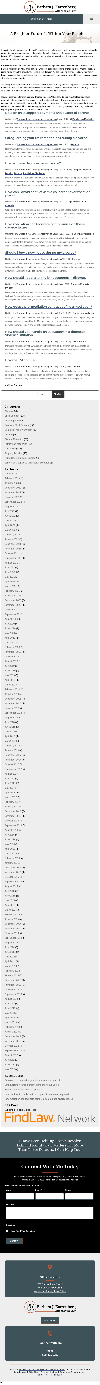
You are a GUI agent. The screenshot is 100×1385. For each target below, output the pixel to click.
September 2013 (13, 994)
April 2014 (10, 961)
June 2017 (10, 783)
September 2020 (13, 614)
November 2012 (13, 1041)
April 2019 (10, 680)
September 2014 (13, 938)
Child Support (12, 420)
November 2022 (13, 492)
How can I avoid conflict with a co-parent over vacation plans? (47, 193)
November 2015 (13, 872)
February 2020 (12, 647)
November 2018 (13, 703)
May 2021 (10, 577)
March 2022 (11, 530)
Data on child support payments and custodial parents (47, 113)
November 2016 (13, 816)
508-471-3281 (44, 19)
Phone (68, 1190)
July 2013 (10, 1003)
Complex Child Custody (17, 425)
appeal (15, 109)
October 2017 (12, 764)
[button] (92, 19)
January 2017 (12, 806)
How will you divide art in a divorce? (33, 163)
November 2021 (13, 548)
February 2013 (12, 1027)
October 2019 (12, 656)
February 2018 (12, 745)
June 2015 (10, 895)
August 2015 (11, 886)
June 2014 (10, 952)
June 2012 (10, 1064)
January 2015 (12, 919)
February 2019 (12, 689)
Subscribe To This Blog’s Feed (20, 1110)
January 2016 (12, 863)
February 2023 (12, 478)
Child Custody (78, 341)
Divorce (75, 144)
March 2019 (11, 684)
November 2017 (13, 759)
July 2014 (10, 947)
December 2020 (13, 600)
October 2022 (12, 497)
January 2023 (12, 483)
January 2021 (12, 595)
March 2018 (11, 741)
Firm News (10, 448)
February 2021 (12, 591)
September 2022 (13, 501)
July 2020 (10, 623)
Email (38, 1190)
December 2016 (13, 811)
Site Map (34, 1372)
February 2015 (12, 914)
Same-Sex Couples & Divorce (20, 458)
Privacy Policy (49, 1372)
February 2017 (12, 802)
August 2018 (11, 717)
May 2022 (10, 520)
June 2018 (10, 727)
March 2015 (11, 909)
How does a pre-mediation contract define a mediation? (48, 306)
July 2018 (10, 722)
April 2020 (10, 637)
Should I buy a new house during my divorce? (40, 252)
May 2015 (10, 900)
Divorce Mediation (14, 439)
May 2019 (10, 675)
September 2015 (13, 881)
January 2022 (12, 539)
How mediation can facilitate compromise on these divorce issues (45, 225)
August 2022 (11, 506)
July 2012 (10, 1060)
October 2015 (12, 877)
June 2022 (10, 516)
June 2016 (10, 839)
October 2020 (12, 609)
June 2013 (10, 1008)
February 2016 (12, 858)
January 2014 (12, 975)
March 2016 (11, 853)
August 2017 (11, 773)
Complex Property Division (18, 430)
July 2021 (10, 567)
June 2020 (10, 628)
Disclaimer (11, 1225)
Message (10, 1204)
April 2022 (10, 525)
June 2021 (10, 572)
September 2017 (13, 769)
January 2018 (12, 750)
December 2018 (13, 698)
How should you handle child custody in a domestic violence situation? (45, 333)
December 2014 (13, 924)
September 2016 (13, 825)
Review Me (50, 1320)
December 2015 (13, 867)
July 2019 (10, 666)
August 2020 (11, 619)
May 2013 (10, 1013)
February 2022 (12, 534)
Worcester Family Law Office (50, 1291)
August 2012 (11, 1055)
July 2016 (10, 834)
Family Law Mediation (83, 119)
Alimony (9, 411)
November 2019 (13, 652)
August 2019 (11, 661)
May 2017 (10, 788)
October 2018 (12, 708)
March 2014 (11, 966)
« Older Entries (13, 385)
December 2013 (13, 980)
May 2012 (10, 1069)
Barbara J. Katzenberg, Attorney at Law (37, 119)
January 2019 (12, 694)
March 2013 (11, 1022)
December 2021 (13, 544)
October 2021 (12, 553)
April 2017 (10, 792)
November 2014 (13, 928)
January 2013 (12, 1031)
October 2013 (12, 989)
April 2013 (10, 1017)
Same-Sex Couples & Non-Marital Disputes (27, 462)
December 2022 (13, 487)
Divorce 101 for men (21, 360)
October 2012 (12, 1045)
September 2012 (13, 1050)
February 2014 (12, 970)
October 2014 (12, 933)
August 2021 (11, 562)
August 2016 (11, 830)
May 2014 (10, 956)
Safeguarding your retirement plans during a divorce (46, 138)
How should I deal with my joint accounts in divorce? (45, 278)
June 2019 (10, 670)
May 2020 (10, 633)
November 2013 (13, 985)
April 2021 (10, 581)
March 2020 (11, 642)
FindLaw (57, 1375)
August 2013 (11, 999)
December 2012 (13, 1036)
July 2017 (10, 778)
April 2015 (10, 905)
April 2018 (10, 736)
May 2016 (10, 844)
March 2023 (11, 473)
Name (8, 1190)
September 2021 (13, 558)
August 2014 (11, 942)
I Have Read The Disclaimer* (23, 1231)
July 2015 (10, 891)
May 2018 (10, 731)
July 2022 (10, 511)
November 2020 (13, 605)
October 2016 (12, 820)
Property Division (13, 453)
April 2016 (10, 849)
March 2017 (11, 797)
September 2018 (13, 713)
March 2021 (11, 586)
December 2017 (13, 755)
